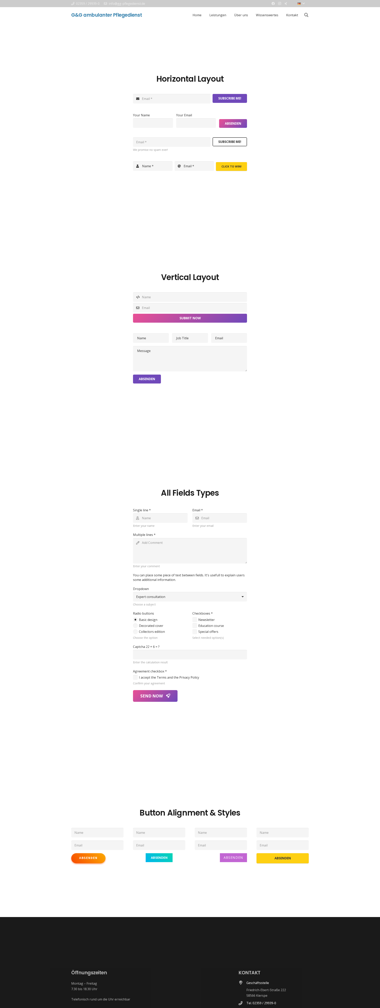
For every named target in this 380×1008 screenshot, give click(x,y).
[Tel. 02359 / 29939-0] (242, 1003)
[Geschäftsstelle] (242, 989)
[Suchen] (306, 15)
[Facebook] (273, 3)
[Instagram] (279, 3)
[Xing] (286, 3)
